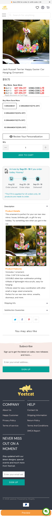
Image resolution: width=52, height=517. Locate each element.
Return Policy (33, 420)
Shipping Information (37, 415)
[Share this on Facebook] (22, 320)
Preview (26, 512)
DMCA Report (33, 430)
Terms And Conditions (37, 425)
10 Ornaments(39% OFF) (15, 127)
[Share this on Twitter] (15, 320)
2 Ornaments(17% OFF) (29, 106)
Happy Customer (10, 415)
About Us (7, 410)
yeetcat (13, 499)
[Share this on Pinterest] (29, 320)
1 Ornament (9, 106)
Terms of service (10, 425)
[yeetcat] (4, 7)
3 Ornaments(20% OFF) (14, 113)
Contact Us (32, 410)
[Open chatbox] (46, 511)
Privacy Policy (9, 420)
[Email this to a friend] (36, 320)
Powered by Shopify (26, 499)
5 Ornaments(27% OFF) (14, 120)
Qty (4, 142)
